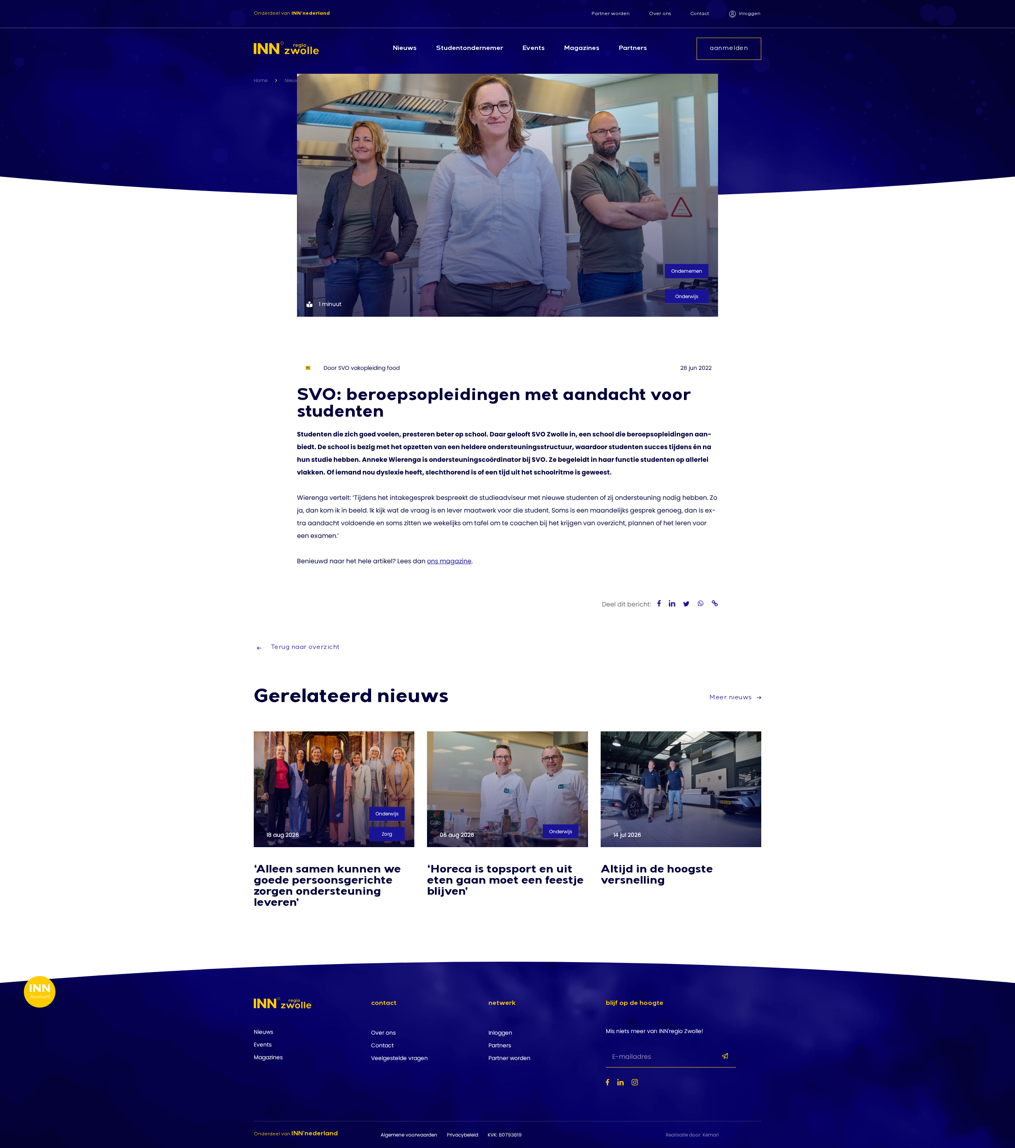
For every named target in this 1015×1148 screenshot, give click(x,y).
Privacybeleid (462, 1134)
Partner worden (611, 14)
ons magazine (449, 561)
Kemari (711, 1134)
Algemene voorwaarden (409, 1134)
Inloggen (749, 14)
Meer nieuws (731, 698)
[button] (436, 1011)
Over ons (660, 14)
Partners (633, 49)
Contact (699, 14)
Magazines (581, 49)
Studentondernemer (469, 49)
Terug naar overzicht (305, 648)
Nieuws (405, 49)
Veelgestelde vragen (399, 1058)
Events (534, 49)
